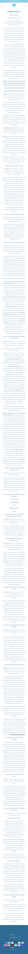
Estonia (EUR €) (13, 937)
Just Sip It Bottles (15, 950)
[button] (1, 5)
